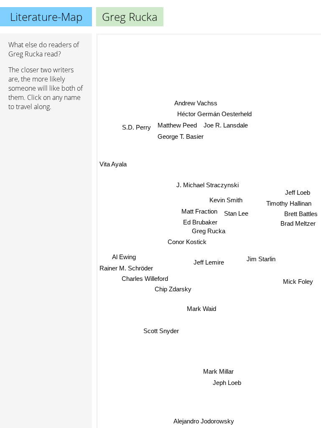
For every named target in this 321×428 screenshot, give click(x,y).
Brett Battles (301, 215)
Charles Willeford (145, 278)
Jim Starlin (261, 258)
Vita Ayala (113, 164)
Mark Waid (201, 308)
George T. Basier (181, 136)
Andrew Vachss (195, 103)
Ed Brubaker (200, 222)
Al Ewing (123, 256)
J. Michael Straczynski (207, 185)
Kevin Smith (225, 200)
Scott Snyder (161, 330)
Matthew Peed (177, 124)
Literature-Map (46, 16)
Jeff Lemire (209, 262)
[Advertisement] (46, 162)
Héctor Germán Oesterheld (214, 113)
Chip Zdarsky (173, 289)
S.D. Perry (136, 126)
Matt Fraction (199, 211)
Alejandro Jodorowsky (203, 420)
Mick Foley (298, 280)
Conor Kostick (187, 241)
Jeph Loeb (227, 382)
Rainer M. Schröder (126, 267)
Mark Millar (218, 371)
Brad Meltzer (298, 224)
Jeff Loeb (298, 193)
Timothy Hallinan (289, 204)
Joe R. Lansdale (226, 125)
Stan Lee (236, 213)
